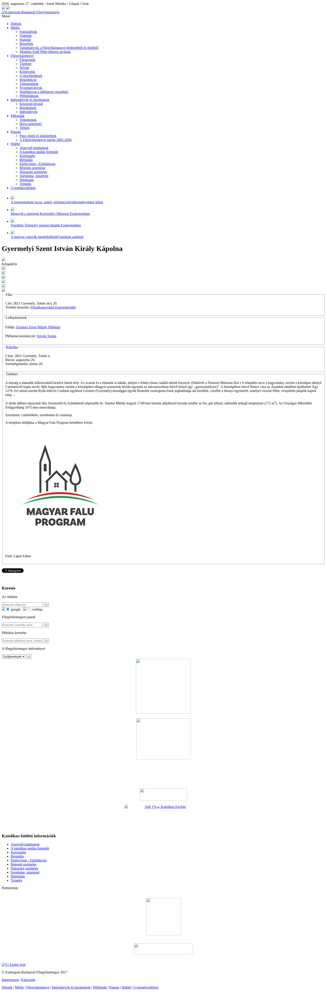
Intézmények (29, 112)
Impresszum (10, 980)
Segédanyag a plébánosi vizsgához (44, 92)
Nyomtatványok (31, 88)
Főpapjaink (27, 60)
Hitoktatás (27, 180)
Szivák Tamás (46, 336)
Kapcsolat (28, 980)
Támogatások (29, 84)
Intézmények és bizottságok (30, 100)
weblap (36, 609)
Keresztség (27, 156)
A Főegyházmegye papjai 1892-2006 (46, 140)
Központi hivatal (31, 104)
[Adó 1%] (163, 817)
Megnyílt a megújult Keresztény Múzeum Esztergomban (50, 214)
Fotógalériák (28, 32)
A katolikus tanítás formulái (39, 152)
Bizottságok (28, 108)
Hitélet (15, 144)
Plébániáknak (29, 96)
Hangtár (25, 40)
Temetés (25, 184)
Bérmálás (26, 160)
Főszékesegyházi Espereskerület (53, 307)
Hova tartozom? (31, 124)
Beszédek (26, 44)
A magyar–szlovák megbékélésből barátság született (47, 237)
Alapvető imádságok (34, 148)
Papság (16, 132)
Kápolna (12, 347)
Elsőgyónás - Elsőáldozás (37, 164)
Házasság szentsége (33, 172)
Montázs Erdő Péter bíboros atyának (45, 52)
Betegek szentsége (32, 168)
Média (15, 28)
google (15, 609)
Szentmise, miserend (34, 176)
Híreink (16, 24)
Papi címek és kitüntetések (38, 136)
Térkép (25, 128)
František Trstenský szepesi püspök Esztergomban (46, 225)
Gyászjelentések (31, 76)
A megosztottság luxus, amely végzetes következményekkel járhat (57, 202)
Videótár (26, 36)
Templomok (28, 120)
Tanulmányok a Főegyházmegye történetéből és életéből (59, 48)
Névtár (24, 68)
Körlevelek (27, 72)
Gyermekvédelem (23, 188)
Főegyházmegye (22, 56)
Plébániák (17, 116)
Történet (25, 64)
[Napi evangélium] (163, 794)
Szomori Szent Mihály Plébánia (38, 327)
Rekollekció (28, 80)
